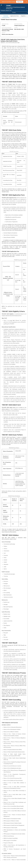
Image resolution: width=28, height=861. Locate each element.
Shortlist (14, 12)
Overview (6, 15)
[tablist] (14, 16)
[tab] (5, 16)
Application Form (14, 15)
